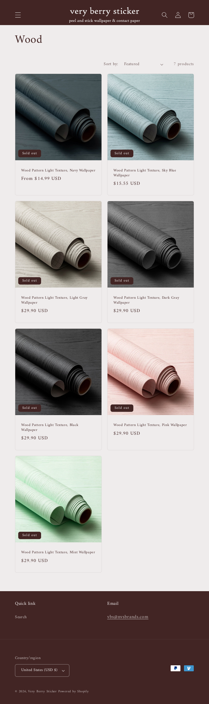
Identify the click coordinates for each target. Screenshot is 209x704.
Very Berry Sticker (42, 691)
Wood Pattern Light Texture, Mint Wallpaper (58, 552)
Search (21, 617)
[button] (17, 15)
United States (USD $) (39, 670)
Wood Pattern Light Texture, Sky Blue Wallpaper (144, 173)
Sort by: (111, 64)
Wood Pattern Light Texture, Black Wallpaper (50, 428)
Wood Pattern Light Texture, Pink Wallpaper (150, 425)
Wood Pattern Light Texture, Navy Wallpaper (58, 170)
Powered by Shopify (73, 691)
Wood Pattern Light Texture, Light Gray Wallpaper (54, 301)
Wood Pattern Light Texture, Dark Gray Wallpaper (146, 301)
